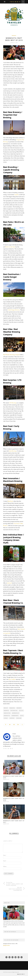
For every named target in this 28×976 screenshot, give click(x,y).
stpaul (6, 718)
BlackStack (10, 501)
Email (4, 861)
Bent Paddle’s (12, 679)
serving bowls (6, 633)
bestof (6, 708)
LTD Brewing (12, 403)
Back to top (20, 974)
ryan (14, 733)
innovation (7, 713)
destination (14, 710)
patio (21, 715)
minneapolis (15, 713)
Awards (14, 35)
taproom (18, 718)
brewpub (6, 710)
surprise (12, 718)
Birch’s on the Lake (10, 247)
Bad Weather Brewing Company (11, 354)
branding (12, 708)
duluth (21, 710)
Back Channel (21, 629)
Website (4, 866)
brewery (19, 708)
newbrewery (15, 715)
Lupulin (16, 194)
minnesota (7, 715)
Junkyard (9, 583)
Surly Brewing (12, 451)
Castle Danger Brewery (14, 310)
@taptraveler (6, 945)
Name (4, 855)
